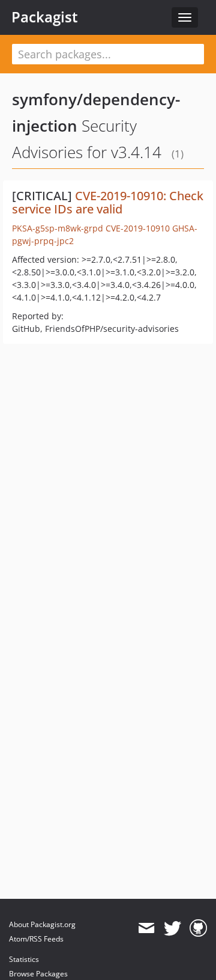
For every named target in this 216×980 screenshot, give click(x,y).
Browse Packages (38, 974)
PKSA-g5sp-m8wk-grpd (57, 228)
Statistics (24, 959)
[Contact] (146, 928)
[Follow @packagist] (172, 928)
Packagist (44, 16)
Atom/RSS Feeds (36, 939)
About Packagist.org (42, 924)
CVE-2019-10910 (138, 228)
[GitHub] (198, 928)
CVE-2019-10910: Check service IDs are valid (107, 202)
